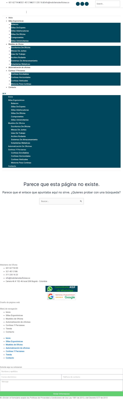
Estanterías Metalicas (20, 64)
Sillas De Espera (18, 27)
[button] (61, 93)
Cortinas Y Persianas (17, 71)
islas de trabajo (18, 54)
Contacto (12, 87)
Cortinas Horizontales (21, 77)
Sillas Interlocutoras (20, 31)
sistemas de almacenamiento (24, 61)
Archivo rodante (18, 57)
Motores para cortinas (21, 84)
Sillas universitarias (20, 41)
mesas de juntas (18, 51)
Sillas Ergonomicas (16, 21)
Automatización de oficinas (19, 67)
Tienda (9, 328)
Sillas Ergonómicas (14, 315)
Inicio (11, 18)
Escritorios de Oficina (20, 47)
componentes (17, 37)
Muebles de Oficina (16, 44)
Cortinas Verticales (19, 81)
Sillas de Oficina (18, 34)
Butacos (14, 24)
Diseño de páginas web (10, 302)
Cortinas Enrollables (20, 74)
